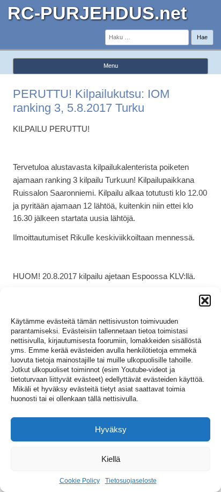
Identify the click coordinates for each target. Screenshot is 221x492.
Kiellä (110, 459)
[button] (205, 300)
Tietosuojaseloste (131, 480)
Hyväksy (111, 429)
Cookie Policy (80, 480)
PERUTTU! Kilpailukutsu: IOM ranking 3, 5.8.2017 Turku (91, 101)
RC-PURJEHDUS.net (97, 13)
